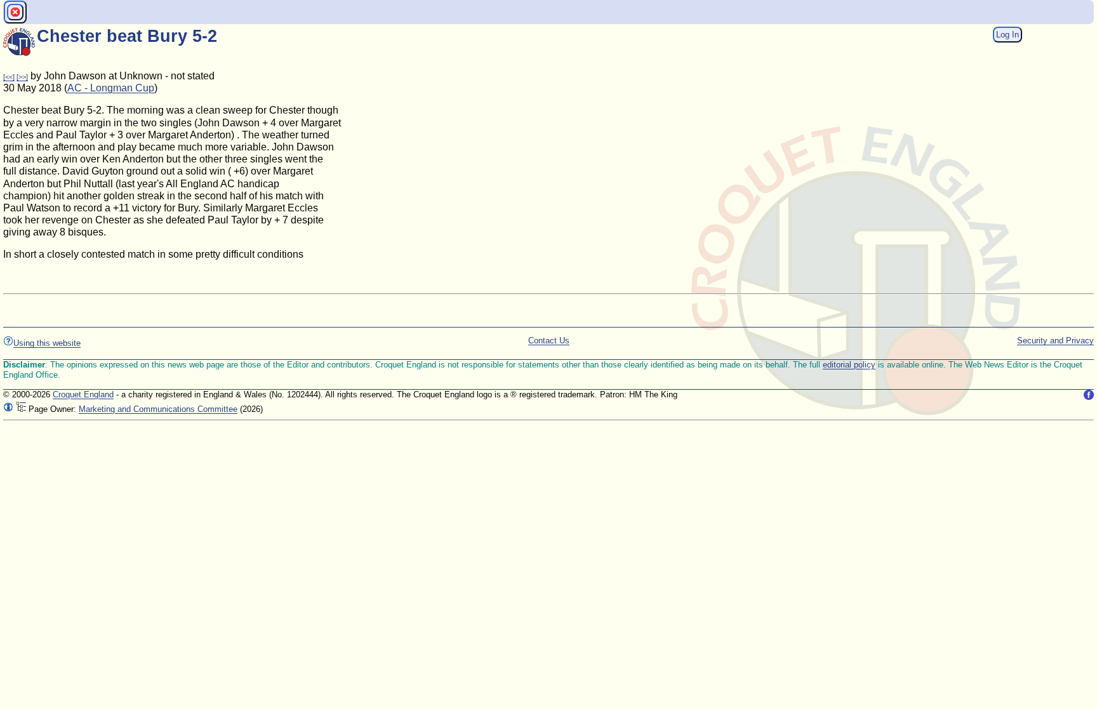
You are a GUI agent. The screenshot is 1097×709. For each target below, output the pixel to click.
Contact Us (548, 340)
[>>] (22, 77)
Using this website (47, 343)
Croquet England (83, 394)
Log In (1007, 34)
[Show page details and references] (8, 409)
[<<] (9, 77)
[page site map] (21, 409)
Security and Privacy (1055, 340)
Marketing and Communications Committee (158, 409)
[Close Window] (15, 12)
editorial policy (849, 364)
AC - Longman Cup (110, 88)
